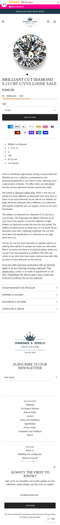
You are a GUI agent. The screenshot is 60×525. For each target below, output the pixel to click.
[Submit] (56, 377)
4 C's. (14, 237)
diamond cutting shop (25, 192)
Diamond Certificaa (32, 231)
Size (4, 104)
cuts (4, 221)
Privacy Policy (50, 514)
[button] (27, 74)
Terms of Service (29, 517)
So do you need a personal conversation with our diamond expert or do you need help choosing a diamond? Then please (28, 268)
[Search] (48, 21)
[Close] (54, 467)
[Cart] (54, 21)
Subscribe (30, 505)
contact (34, 206)
